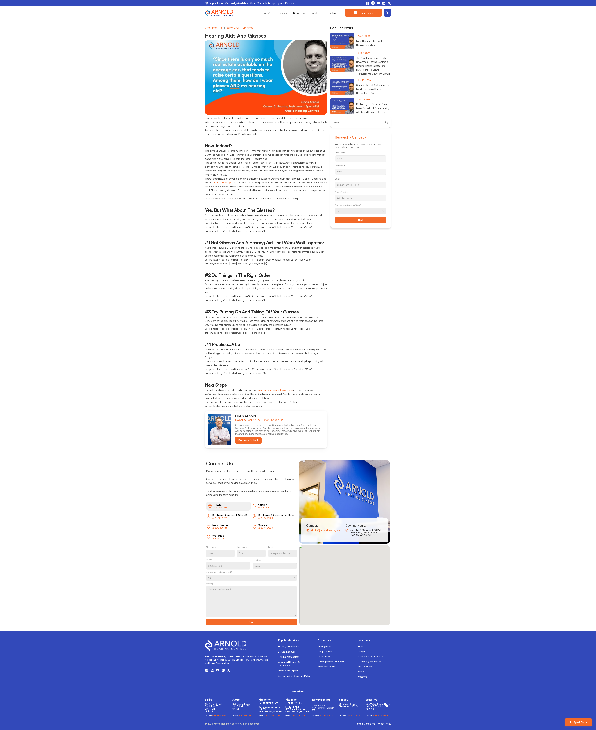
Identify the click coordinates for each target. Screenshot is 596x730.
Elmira (360, 646)
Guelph (361, 651)
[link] (363, 13)
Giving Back (324, 656)
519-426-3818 (265, 528)
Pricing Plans (324, 646)
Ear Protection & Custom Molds (294, 676)
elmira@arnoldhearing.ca (325, 530)
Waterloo (362, 676)
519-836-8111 (265, 507)
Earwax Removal (286, 651)
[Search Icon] (360, 122)
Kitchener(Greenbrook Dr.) (371, 656)
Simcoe (361, 671)
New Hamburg (365, 666)
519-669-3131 (221, 507)
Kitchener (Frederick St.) (370, 661)
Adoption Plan (325, 651)
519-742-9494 (219, 518)
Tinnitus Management (289, 657)
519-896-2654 (219, 538)
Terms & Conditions (365, 723)
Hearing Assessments (289, 646)
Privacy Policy (384, 723)
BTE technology (222, 182)
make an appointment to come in (275, 390)
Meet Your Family (326, 666)
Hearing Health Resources (331, 661)
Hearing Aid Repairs (288, 670)
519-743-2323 (265, 518)
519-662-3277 (219, 528)
